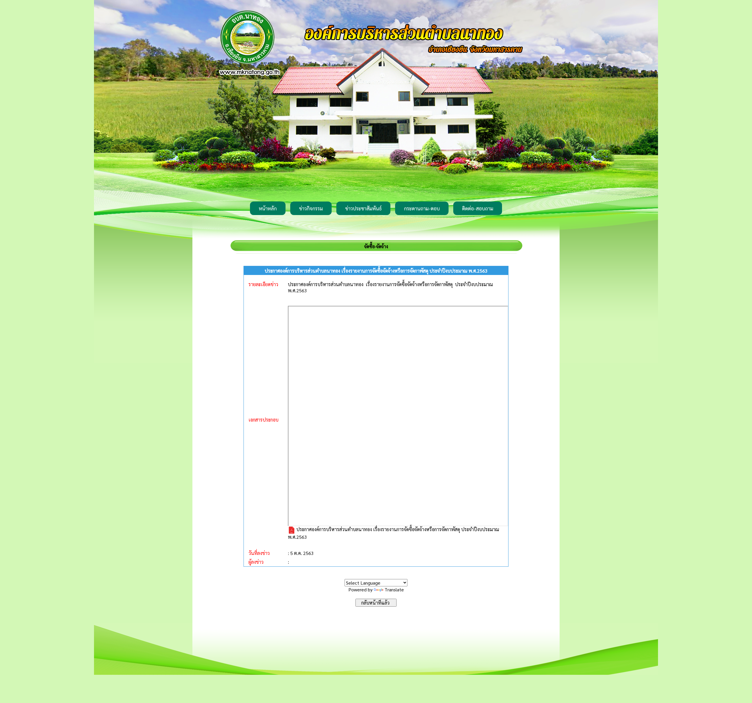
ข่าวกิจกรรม (311, 208)
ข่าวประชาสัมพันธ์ (363, 208)
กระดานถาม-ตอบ (422, 208)
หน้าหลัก (268, 208)
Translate (394, 589)
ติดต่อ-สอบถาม (477, 208)
